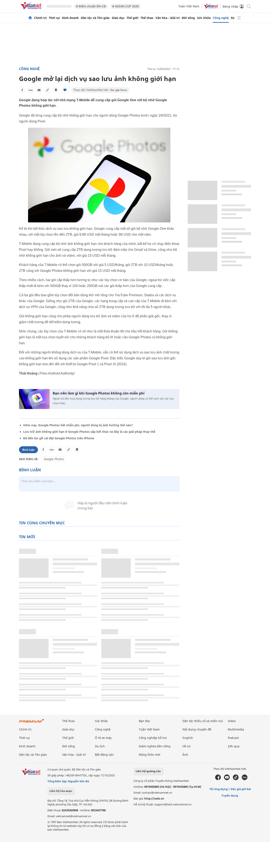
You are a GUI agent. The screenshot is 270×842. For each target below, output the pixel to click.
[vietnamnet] (31, 10)
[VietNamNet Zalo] (244, 779)
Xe (232, 17)
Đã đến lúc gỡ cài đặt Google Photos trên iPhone (58, 438)
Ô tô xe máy (103, 738)
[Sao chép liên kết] (47, 90)
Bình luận (28, 450)
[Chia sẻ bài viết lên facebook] (22, 90)
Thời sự (54, 17)
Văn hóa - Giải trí (167, 17)
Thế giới (132, 17)
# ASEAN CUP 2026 (125, 6)
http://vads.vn (154, 798)
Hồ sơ (186, 746)
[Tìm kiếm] (248, 6)
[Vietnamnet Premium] (31, 723)
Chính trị (40, 17)
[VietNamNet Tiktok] (236, 779)
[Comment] (65, 90)
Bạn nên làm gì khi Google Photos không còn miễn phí (98, 393)
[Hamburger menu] (239, 17)
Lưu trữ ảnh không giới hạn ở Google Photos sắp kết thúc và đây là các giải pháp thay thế (89, 432)
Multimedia (236, 729)
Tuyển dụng (229, 795)
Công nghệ (221, 17)
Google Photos (54, 459)
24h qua (233, 746)
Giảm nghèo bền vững (154, 746)
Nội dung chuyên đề (196, 729)
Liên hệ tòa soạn (61, 791)
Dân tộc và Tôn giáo (95, 17)
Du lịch (100, 746)
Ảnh (185, 755)
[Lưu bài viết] (56, 90)
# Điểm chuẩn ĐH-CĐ (91, 6)
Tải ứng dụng (218, 789)
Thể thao (146, 17)
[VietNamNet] (30, 18)
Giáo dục (118, 17)
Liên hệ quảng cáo (148, 771)
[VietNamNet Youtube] (227, 779)
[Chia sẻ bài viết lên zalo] (30, 90)
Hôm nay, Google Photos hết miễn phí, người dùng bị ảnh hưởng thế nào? (78, 425)
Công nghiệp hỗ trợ (153, 738)
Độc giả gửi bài (241, 789)
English (187, 738)
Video (232, 721)
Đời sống (188, 17)
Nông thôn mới (149, 755)
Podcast (233, 738)
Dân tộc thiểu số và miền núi (202, 721)
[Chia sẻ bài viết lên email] (39, 90)
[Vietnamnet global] (211, 8)
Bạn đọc (144, 721)
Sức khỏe (204, 17)
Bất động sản (104, 755)
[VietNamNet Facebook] (218, 779)
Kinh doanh (70, 17)
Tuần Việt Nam (188, 6)
